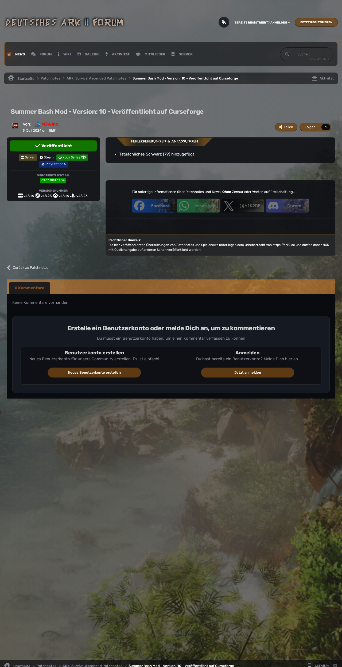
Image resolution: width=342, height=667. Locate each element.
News (19, 54)
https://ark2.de (284, 245)
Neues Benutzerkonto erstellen (94, 372)
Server (185, 54)
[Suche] (287, 54)
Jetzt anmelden (247, 372)
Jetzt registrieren (316, 22)
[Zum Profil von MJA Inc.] (15, 125)
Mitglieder (154, 54)
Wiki (67, 54)
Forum (45, 54)
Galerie (91, 54)
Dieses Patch (317, 59)
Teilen (287, 127)
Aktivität (120, 54)
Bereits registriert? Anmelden (261, 22)
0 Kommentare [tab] (29, 288)
